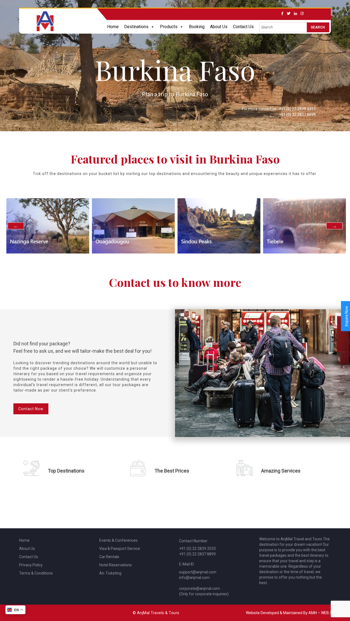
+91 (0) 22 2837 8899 (297, 114)
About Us (219, 26)
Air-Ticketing (110, 573)
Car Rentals (109, 557)
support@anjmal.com (197, 572)
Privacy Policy (31, 565)
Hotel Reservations (115, 565)
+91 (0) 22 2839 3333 (297, 109)
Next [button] (334, 225)
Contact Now (30, 409)
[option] (46, 225)
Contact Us (243, 26)
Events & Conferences (118, 540)
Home (113, 26)
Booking (197, 26)
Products (168, 26)
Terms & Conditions (36, 573)
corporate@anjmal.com (199, 588)
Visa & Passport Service (119, 548)
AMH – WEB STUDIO (325, 613)
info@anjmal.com (194, 577)
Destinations (136, 26)
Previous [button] (16, 225)
